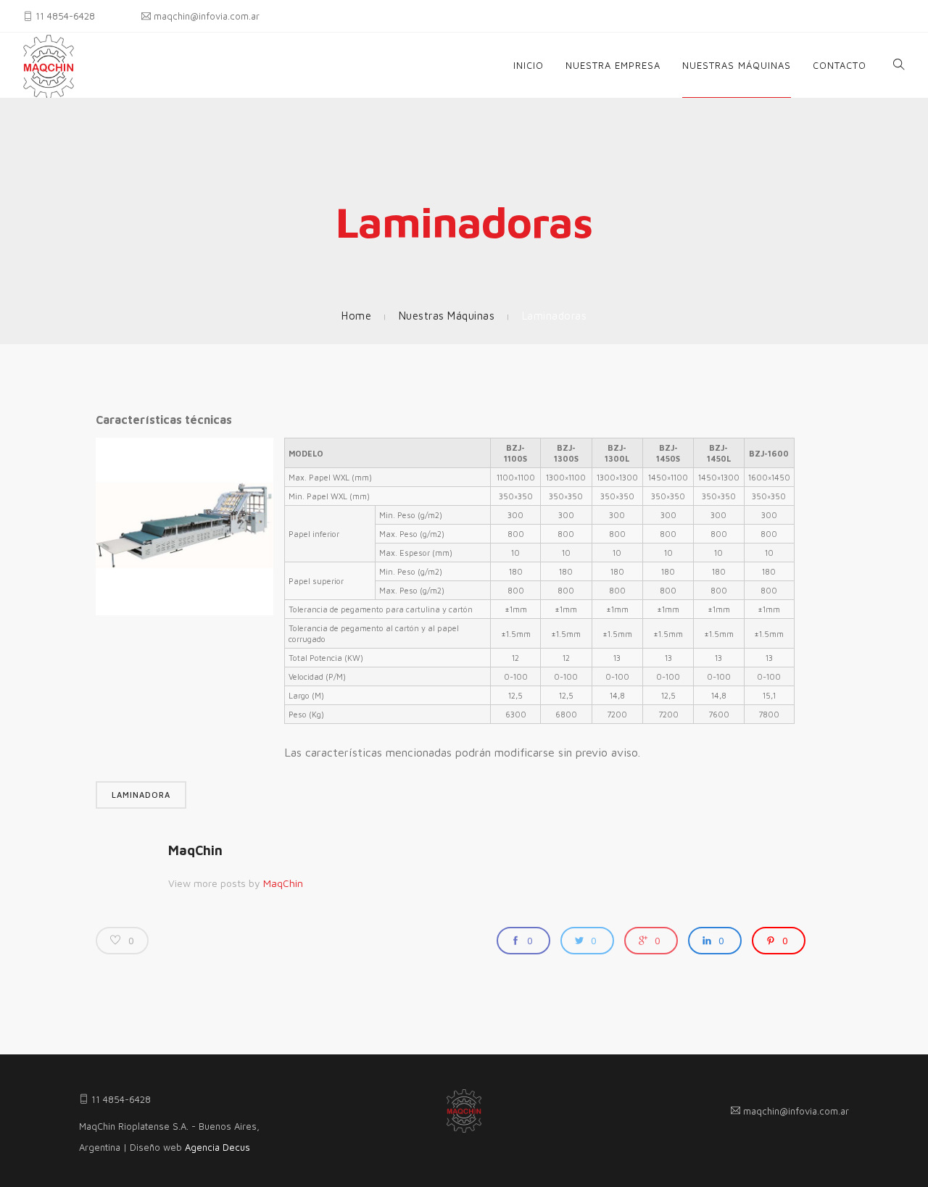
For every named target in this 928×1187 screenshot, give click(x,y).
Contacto (839, 65)
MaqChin (195, 850)
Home (356, 315)
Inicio (528, 65)
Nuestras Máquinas (736, 65)
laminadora (141, 794)
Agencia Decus (217, 1147)
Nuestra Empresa (613, 65)
